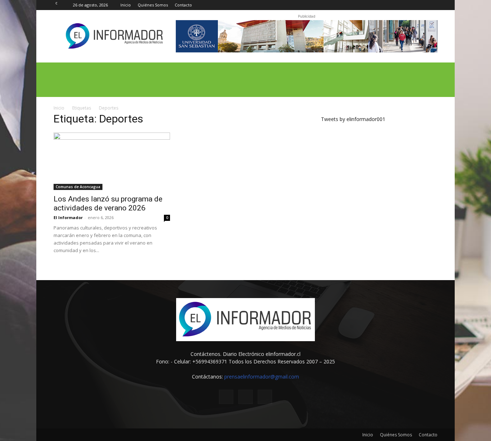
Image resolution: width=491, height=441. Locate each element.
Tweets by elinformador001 (353, 119)
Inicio (125, 5)
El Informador (68, 217)
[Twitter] (420, 5)
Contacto (183, 5)
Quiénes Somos (153, 5)
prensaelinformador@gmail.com (261, 376)
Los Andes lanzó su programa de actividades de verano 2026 (108, 203)
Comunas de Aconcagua (78, 186)
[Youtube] (432, 5)
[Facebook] (408, 5)
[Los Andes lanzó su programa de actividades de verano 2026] (112, 161)
